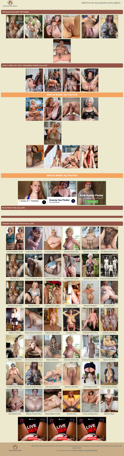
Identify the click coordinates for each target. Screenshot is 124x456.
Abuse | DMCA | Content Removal (85, 450)
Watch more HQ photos (62, 94)
